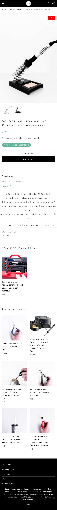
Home (4, 9)
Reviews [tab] (6, 186)
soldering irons (47, 225)
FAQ (3, 479)
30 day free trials (8, 469)
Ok (28, 504)
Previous (2, 57)
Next (54, 57)
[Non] (53, 498)
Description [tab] (7, 176)
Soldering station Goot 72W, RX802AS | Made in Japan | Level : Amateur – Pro (40, 345)
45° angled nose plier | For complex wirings (39, 392)
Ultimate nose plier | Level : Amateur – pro (12, 347)
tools (19, 9)
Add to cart (28, 159)
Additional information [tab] (13, 181)
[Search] (49, 3)
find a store (6, 465)
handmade (6, 474)
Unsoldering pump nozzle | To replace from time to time (11, 439)
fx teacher (11, 9)
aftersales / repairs (9, 484)
